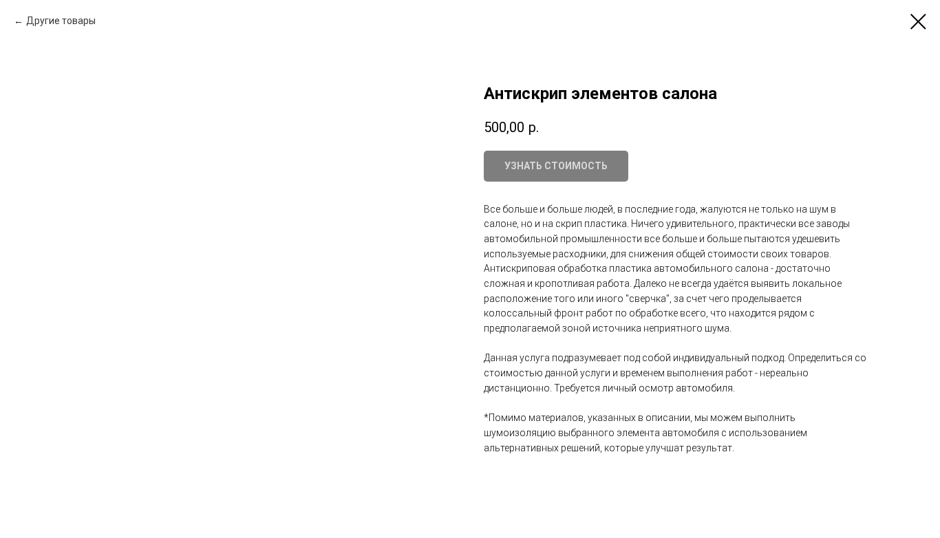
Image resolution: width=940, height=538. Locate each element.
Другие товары (61, 20)
